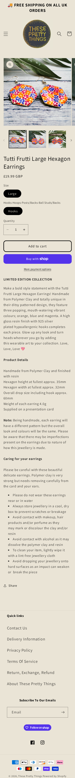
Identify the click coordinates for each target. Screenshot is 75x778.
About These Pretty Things (31, 683)
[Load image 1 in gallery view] (18, 139)
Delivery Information (26, 639)
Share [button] (13, 585)
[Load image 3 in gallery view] (57, 139)
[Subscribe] (63, 712)
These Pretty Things (30, 776)
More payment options (37, 269)
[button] (6, 34)
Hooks (13, 211)
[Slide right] (71, 140)
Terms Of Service (22, 661)
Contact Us (17, 628)
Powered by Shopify (54, 776)
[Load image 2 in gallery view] (37, 139)
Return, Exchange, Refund (31, 672)
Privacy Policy (20, 650)
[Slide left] (4, 140)
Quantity (9, 221)
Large (12, 193)
